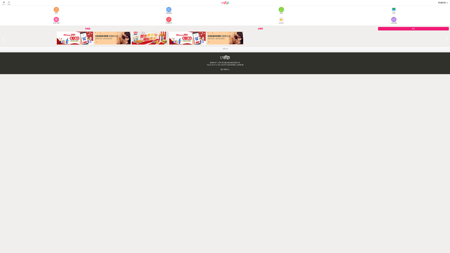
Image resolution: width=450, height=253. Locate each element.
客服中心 (226, 69)
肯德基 (87, 29)
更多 (413, 29)
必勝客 (260, 29)
